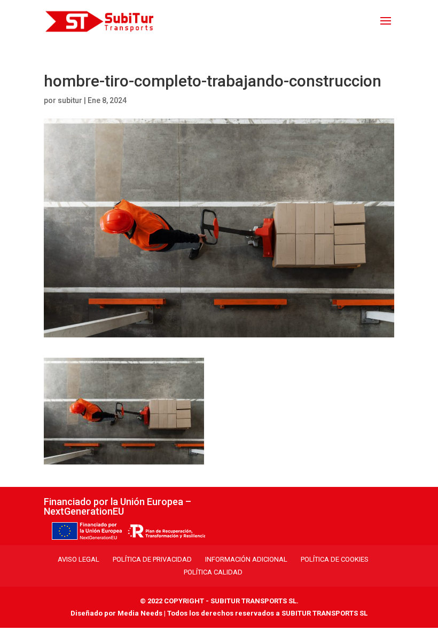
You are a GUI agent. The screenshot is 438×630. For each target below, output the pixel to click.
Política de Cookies (335, 559)
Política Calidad (213, 572)
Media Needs (140, 613)
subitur (70, 100)
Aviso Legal (78, 559)
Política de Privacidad (152, 559)
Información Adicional (246, 559)
